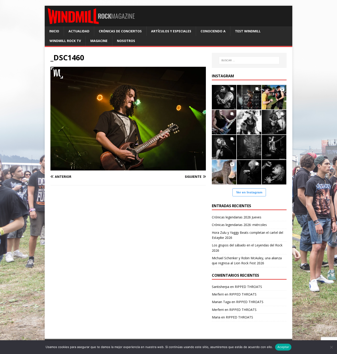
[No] (331, 347)
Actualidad (79, 31)
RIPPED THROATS (248, 286)
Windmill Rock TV (65, 41)
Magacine (99, 41)
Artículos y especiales (171, 31)
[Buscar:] (249, 60)
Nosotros (126, 41)
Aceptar (283, 347)
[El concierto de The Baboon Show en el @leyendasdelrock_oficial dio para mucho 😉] (274, 97)
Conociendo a (213, 31)
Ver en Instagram (249, 192)
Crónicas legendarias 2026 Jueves (236, 217)
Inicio (54, 31)
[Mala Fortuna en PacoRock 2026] (274, 122)
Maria (216, 317)
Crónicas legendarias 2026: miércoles (239, 225)
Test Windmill (248, 31)
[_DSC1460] (128, 168)
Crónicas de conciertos (120, 31)
